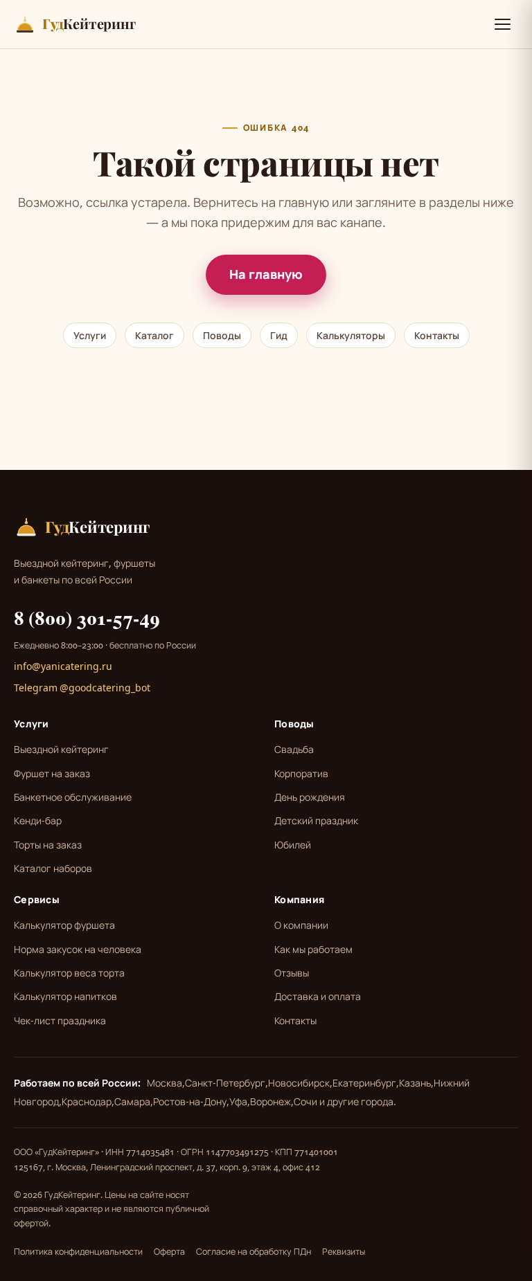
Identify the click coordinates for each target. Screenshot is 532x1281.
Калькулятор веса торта (69, 972)
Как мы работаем (313, 949)
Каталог (154, 335)
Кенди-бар (38, 820)
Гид (278, 335)
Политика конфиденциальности (78, 1251)
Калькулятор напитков (65, 996)
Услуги (89, 335)
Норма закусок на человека (77, 949)
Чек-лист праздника (60, 1020)
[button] (502, 24)
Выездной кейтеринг (61, 749)
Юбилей (292, 844)
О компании (301, 925)
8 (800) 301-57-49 (87, 617)
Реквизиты (343, 1251)
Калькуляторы (351, 335)
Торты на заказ (48, 844)
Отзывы (291, 972)
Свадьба (294, 749)
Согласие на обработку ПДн (253, 1251)
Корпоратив (301, 773)
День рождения (309, 796)
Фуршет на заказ (52, 773)
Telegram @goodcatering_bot (82, 687)
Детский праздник (316, 820)
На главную (266, 274)
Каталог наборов (53, 868)
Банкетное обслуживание (73, 796)
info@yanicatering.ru (63, 666)
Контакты (436, 335)
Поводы (222, 335)
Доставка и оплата (317, 996)
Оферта (169, 1251)
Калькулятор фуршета (64, 925)
